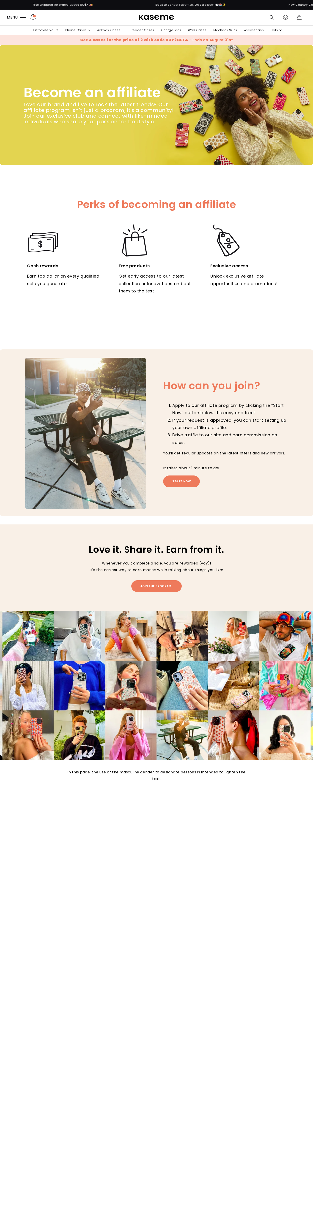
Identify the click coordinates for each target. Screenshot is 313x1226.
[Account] (285, 17)
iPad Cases (197, 30)
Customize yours (44, 30)
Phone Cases (76, 30)
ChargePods (171, 30)
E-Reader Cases (140, 30)
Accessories (254, 30)
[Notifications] (33, 17)
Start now (181, 481)
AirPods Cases (109, 30)
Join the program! (156, 586)
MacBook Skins (225, 30)
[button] (272, 17)
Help (274, 30)
